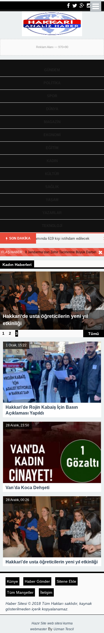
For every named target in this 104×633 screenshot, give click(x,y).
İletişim (46, 592)
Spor (52, 96)
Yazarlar (52, 213)
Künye (12, 581)
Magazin (52, 122)
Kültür (52, 174)
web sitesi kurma (60, 623)
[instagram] (89, 5)
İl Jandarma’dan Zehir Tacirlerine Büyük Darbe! (60, 252)
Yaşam (52, 200)
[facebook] (68, 5)
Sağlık (52, 187)
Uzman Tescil (64, 629)
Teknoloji (52, 226)
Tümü (93, 333)
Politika (52, 83)
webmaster (38, 629)
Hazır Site (39, 623)
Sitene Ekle (66, 581)
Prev (4, 302)
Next (99, 302)
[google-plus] (82, 5)
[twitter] (74, 5)
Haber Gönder (37, 581)
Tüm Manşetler (20, 592)
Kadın (52, 161)
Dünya (52, 109)
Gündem (52, 70)
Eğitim (52, 148)
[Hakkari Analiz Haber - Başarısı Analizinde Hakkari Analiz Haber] (52, 23)
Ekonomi (52, 135)
